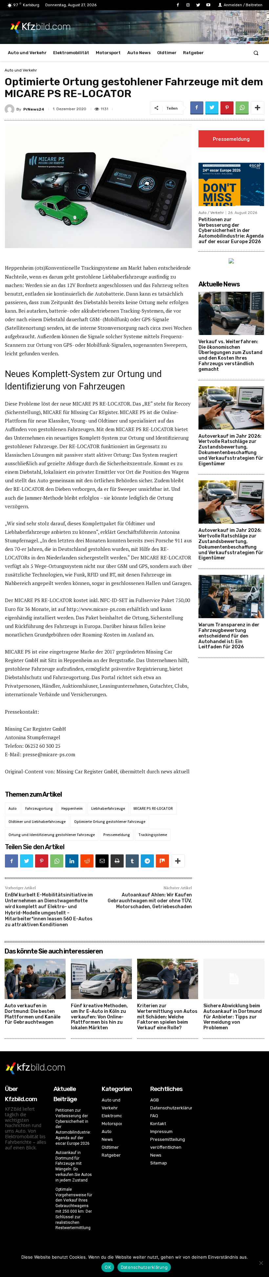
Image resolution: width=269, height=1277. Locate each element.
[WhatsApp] (242, 108)
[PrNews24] (10, 109)
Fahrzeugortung (39, 808)
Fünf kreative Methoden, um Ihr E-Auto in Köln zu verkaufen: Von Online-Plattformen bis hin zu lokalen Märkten (99, 1017)
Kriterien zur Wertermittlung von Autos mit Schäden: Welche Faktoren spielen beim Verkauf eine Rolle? (167, 1017)
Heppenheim (72, 808)
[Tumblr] (132, 861)
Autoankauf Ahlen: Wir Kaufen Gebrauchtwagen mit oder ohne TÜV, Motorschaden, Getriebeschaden (150, 901)
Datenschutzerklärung (144, 1267)
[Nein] (261, 1263)
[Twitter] (198, 5)
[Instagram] (188, 5)
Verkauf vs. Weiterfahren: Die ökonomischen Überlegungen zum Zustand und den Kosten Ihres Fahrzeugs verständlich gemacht (230, 355)
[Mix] (162, 861)
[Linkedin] (71, 861)
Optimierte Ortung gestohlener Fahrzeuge (109, 821)
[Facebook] (178, 5)
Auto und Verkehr (21, 70)
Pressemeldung (116, 834)
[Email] (102, 861)
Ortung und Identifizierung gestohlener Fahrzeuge (52, 834)
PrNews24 (33, 109)
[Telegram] (147, 861)
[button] (256, 52)
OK (108, 1267)
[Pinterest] (227, 108)
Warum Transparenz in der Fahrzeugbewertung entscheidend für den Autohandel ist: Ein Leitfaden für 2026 (228, 636)
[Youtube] (208, 5)
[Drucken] (117, 861)
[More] (257, 108)
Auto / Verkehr (211, 213)
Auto (13, 808)
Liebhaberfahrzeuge (108, 808)
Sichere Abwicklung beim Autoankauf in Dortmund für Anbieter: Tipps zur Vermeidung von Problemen (232, 1017)
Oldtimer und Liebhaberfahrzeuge (37, 821)
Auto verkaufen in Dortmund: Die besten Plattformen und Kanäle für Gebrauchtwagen (32, 1014)
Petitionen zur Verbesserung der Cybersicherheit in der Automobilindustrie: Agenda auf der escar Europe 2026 (231, 230)
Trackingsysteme (152, 834)
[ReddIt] (86, 861)
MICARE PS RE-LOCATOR (153, 808)
